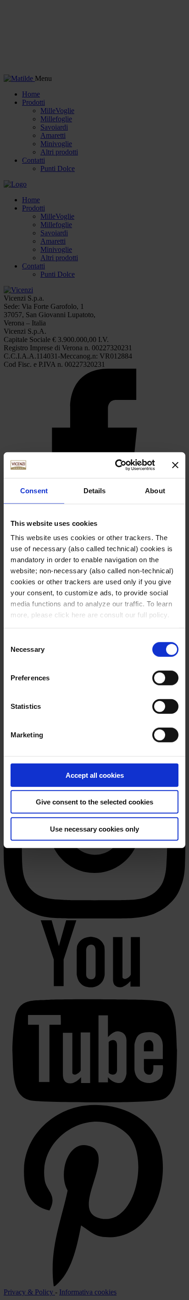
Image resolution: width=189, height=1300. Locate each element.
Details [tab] (94, 490)
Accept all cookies (95, 775)
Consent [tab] (34, 490)
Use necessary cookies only (94, 828)
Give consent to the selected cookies (94, 802)
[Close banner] (175, 465)
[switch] (165, 677)
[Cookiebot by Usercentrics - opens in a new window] (117, 465)
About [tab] (155, 490)
